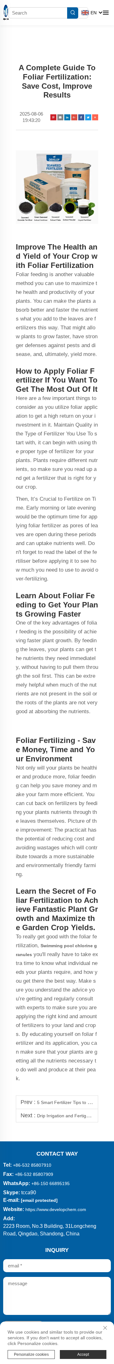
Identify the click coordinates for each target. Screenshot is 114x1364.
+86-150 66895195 (50, 1183)
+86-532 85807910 (32, 1165)
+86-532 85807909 (34, 1174)
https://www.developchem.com (55, 1209)
